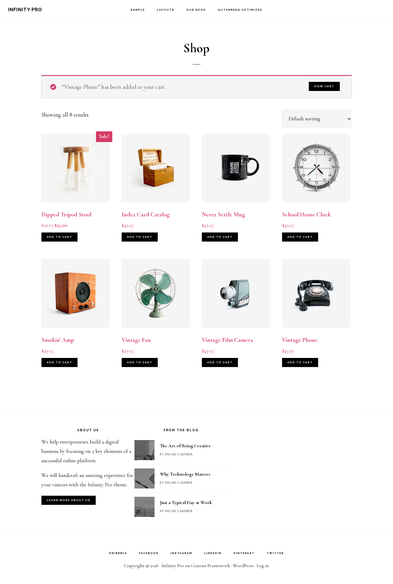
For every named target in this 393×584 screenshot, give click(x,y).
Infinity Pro (25, 9)
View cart (324, 86)
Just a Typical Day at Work (186, 502)
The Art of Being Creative (185, 446)
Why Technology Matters (185, 474)
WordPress (243, 565)
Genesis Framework (210, 565)
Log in (263, 565)
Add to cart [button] (59, 236)
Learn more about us (68, 500)
